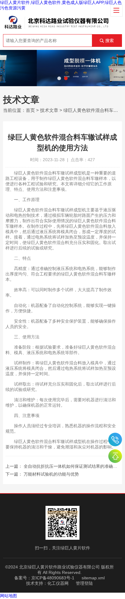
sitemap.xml (93, 577)
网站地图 (8, 595)
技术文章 (49, 110)
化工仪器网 (58, 583)
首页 (30, 110)
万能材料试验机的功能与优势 (51, 474)
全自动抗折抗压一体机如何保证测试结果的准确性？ (72, 466)
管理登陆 (84, 583)
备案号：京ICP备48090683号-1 (44, 577)
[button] (59, 78)
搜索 (109, 40)
